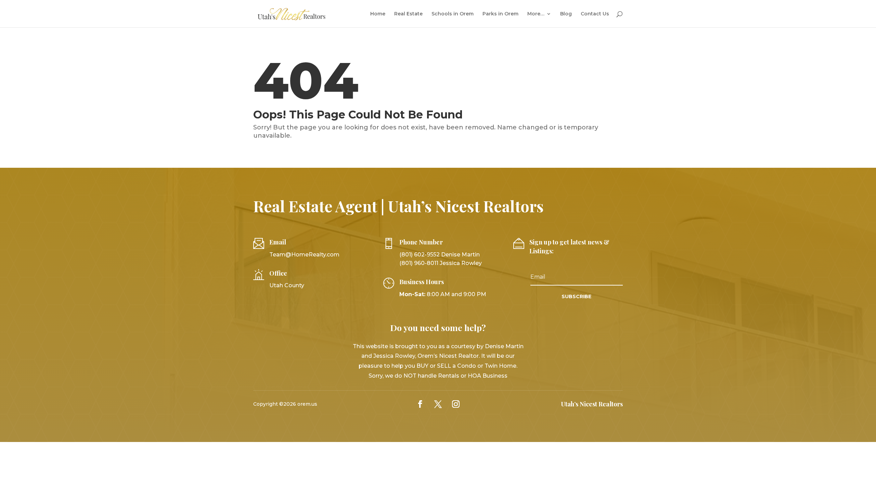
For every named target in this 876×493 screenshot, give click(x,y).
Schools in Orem (452, 14)
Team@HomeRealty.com (304, 254)
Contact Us (595, 14)
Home (377, 14)
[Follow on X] (438, 404)
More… (535, 14)
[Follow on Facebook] (420, 404)
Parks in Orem (500, 14)
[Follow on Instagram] (455, 404)
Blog (566, 14)
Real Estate (408, 14)
